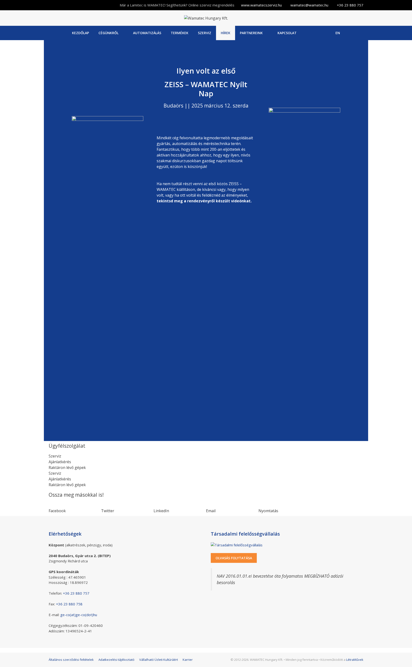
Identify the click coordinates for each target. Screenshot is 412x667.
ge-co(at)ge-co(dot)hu (78, 614)
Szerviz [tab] (55, 456)
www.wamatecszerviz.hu (261, 5)
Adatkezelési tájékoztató (116, 659)
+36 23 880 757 (350, 5)
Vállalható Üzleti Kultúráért (158, 659)
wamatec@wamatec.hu (309, 5)
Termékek (179, 33)
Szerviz (204, 33)
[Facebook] (312, 33)
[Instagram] (325, 33)
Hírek (225, 33)
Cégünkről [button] (108, 33)
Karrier (188, 659)
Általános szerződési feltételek (71, 659)
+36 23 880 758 (69, 604)
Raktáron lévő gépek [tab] (67, 467)
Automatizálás (147, 33)
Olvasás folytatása (234, 558)
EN (337, 33)
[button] (75, 508)
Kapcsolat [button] (287, 33)
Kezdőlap (80, 33)
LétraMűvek (354, 659)
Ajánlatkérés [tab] (60, 461)
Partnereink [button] (251, 33)
